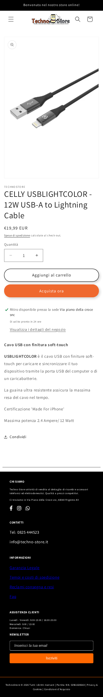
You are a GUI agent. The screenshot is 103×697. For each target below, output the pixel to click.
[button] (11, 19)
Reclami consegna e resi (32, 586)
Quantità (11, 244)
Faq (13, 596)
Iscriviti (51, 658)
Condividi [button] (18, 436)
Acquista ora (51, 290)
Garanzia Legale (25, 567)
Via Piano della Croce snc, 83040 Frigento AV (53, 500)
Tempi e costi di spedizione (34, 577)
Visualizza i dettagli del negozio (38, 329)
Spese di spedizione (17, 235)
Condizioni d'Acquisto (57, 689)
